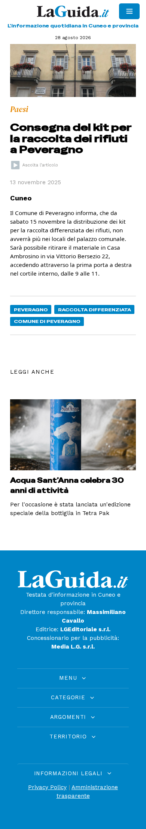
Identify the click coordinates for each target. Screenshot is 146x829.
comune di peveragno (47, 321)
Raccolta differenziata (94, 309)
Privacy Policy (47, 787)
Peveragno (31, 309)
